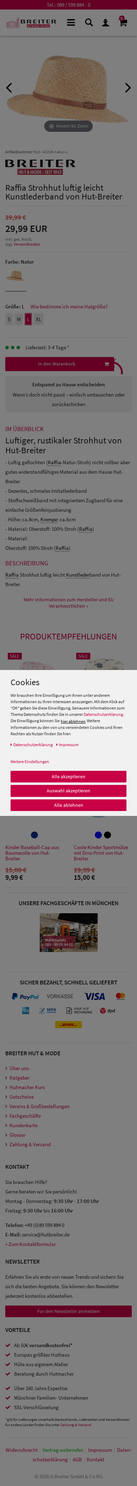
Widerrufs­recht (22, 1450)
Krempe (48, 519)
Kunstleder (78, 574)
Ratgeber (19, 1077)
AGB (77, 1459)
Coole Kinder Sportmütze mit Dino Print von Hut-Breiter (101, 853)
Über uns (19, 1068)
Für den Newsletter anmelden (68, 1311)
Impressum (100, 1450)
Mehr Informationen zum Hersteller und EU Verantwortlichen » (69, 602)
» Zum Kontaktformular (30, 1244)
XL (38, 319)
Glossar (17, 1134)
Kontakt (95, 1459)
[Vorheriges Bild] (9, 87)
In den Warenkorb (57, 364)
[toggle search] (88, 22)
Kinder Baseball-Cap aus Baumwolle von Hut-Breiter (32, 853)
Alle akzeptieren (68, 776)
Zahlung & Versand (30, 1144)
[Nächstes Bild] (128, 87)
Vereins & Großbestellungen (39, 1106)
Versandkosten (27, 244)
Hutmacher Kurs (27, 1087)
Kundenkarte (23, 1125)
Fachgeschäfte (25, 1115)
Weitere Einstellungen (30, 761)
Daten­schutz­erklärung (33, 744)
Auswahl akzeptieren (68, 790)
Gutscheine (21, 1096)
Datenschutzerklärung (103, 714)
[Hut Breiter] (31, 22)
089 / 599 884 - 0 (73, 4)
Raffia (54, 462)
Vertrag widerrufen (63, 1450)
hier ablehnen (73, 721)
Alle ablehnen (68, 805)
